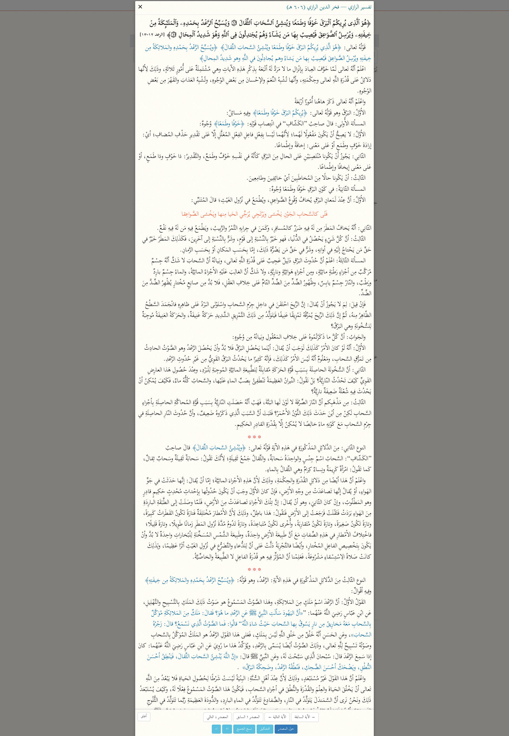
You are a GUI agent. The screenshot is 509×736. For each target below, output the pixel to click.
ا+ (227, 729)
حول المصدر (286, 729)
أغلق (144, 716)
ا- (216, 729)
